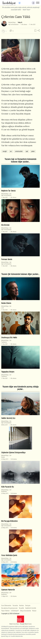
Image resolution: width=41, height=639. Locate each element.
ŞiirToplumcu (6, 341)
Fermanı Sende (6, 259)
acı (11, 151)
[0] (3, 31)
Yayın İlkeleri (5, 611)
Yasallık (21, 608)
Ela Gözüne (5, 225)
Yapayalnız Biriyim (7, 372)
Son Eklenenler (6, 605)
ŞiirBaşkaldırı (6, 490)
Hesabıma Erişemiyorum (9, 608)
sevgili (5, 151)
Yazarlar (15, 605)
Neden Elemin (6, 303)
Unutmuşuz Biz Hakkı (9, 337)
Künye (34, 611)
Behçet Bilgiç (12, 22)
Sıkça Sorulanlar (25, 611)
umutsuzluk (18, 151)
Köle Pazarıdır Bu (7, 487)
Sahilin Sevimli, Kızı (8, 418)
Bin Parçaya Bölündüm (9, 521)
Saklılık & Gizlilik (30, 608)
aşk (27, 151)
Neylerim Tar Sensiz (8, 191)
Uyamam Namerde (8, 589)
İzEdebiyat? (15, 611)
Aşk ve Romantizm (13, 24)
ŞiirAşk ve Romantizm (6, 194)
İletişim (27, 605)
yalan (33, 151)
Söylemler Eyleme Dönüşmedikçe (13, 452)
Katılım (21, 605)
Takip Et (20, 22)
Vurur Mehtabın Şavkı (9, 555)
